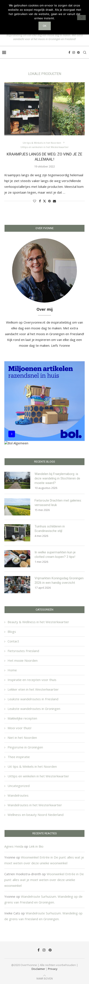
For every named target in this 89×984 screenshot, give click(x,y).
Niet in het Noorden (22, 737)
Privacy (52, 969)
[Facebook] (69, 52)
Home (12, 670)
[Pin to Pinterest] (49, 201)
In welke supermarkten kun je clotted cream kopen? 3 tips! (55, 554)
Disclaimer (38, 969)
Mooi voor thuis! (19, 728)
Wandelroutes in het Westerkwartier (35, 805)
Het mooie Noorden (23, 660)
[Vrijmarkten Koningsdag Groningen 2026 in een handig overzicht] (17, 584)
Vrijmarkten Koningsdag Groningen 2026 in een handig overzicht (59, 580)
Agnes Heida (13, 846)
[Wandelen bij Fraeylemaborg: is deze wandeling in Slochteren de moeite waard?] (17, 480)
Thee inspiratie (19, 757)
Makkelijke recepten (22, 718)
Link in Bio (36, 846)
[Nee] (81, 17)
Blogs (12, 631)
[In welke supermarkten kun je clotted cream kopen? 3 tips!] (17, 558)
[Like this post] (34, 201)
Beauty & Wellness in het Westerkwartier (38, 622)
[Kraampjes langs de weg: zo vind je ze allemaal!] (44, 108)
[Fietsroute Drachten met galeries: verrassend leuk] (17, 506)
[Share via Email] (54, 201)
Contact (13, 641)
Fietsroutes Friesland (23, 651)
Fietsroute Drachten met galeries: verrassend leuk (58, 503)
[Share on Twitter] (44, 201)
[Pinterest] (78, 52)
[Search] (85, 52)
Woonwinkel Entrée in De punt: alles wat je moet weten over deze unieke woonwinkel (44, 880)
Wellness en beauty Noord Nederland (36, 814)
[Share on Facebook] (40, 201)
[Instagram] (73, 52)
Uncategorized (19, 786)
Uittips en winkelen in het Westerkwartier (38, 776)
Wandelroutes (18, 795)
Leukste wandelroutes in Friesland (33, 699)
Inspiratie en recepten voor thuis (32, 680)
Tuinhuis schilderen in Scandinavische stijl (50, 528)
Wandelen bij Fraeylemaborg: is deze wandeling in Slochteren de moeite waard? (57, 478)
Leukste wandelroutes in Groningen (34, 708)
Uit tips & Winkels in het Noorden (32, 766)
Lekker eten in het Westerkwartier (33, 689)
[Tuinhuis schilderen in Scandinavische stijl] (17, 532)
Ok (44, 25)
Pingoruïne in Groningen (25, 747)
